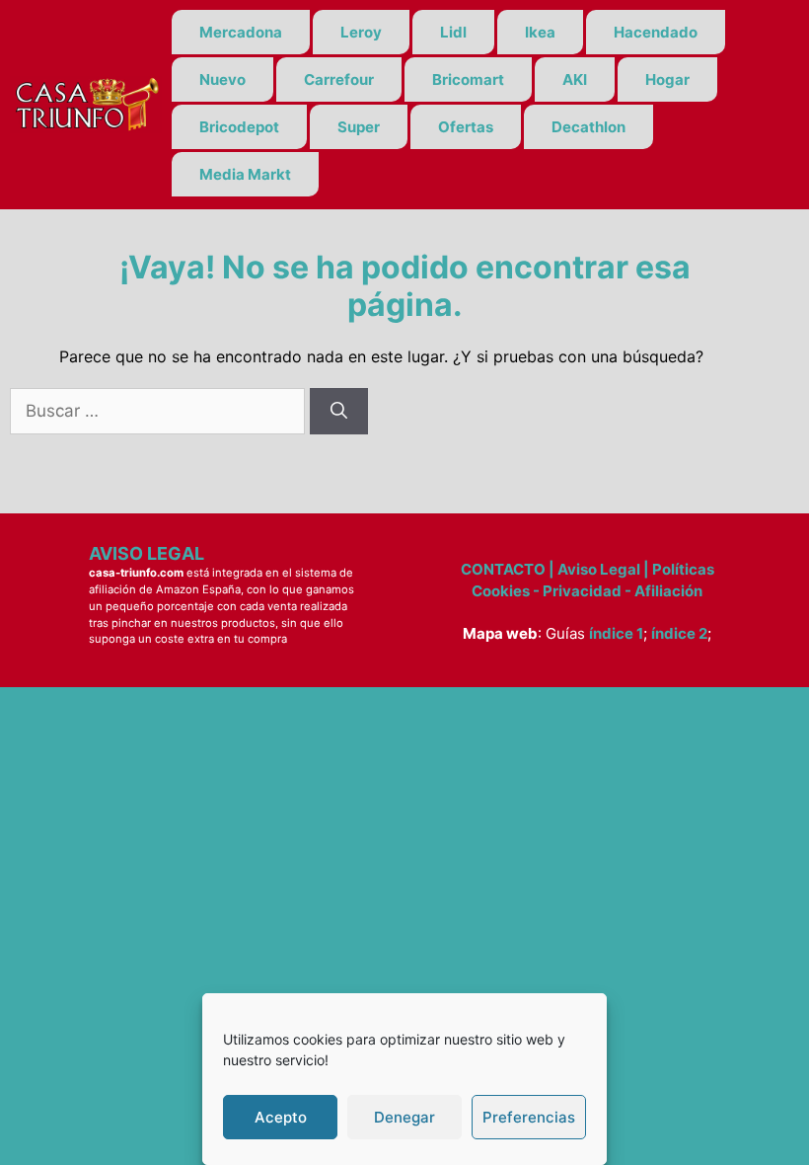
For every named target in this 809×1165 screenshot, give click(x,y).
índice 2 (679, 633)
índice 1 (616, 633)
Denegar (404, 1117)
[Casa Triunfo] (86, 103)
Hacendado (656, 32)
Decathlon (588, 126)
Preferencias (528, 1117)
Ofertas (465, 126)
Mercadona (240, 32)
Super (358, 126)
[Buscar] (339, 411)
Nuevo (222, 79)
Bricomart (468, 79)
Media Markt (245, 174)
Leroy (361, 32)
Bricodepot (239, 126)
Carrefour (339, 79)
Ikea (540, 32)
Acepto (281, 1117)
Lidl (453, 32)
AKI (574, 79)
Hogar (667, 79)
